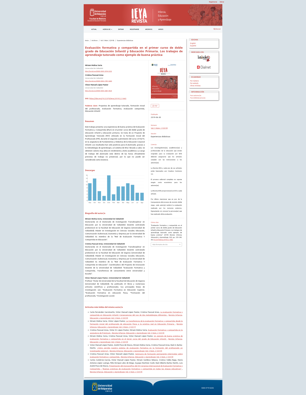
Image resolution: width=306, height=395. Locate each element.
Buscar (218, 29)
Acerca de (107, 29)
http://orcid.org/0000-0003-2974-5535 (98, 71)
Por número (194, 81)
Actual (94, 29)
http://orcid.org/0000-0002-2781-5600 (98, 81)
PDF (155, 106)
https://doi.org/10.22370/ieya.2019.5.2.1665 (107, 98)
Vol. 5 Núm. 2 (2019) (107, 40)
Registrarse (134, 29)
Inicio (87, 40)
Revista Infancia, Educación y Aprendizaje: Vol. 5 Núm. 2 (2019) (138, 333)
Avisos (160, 29)
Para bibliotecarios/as (197, 98)
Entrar (121, 29)
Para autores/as (195, 95)
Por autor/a (194, 83)
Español (193, 46)
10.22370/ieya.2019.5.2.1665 (163, 239)
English (193, 43)
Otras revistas (195, 86)
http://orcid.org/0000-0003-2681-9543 (98, 91)
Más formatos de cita (160, 244)
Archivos (148, 29)
